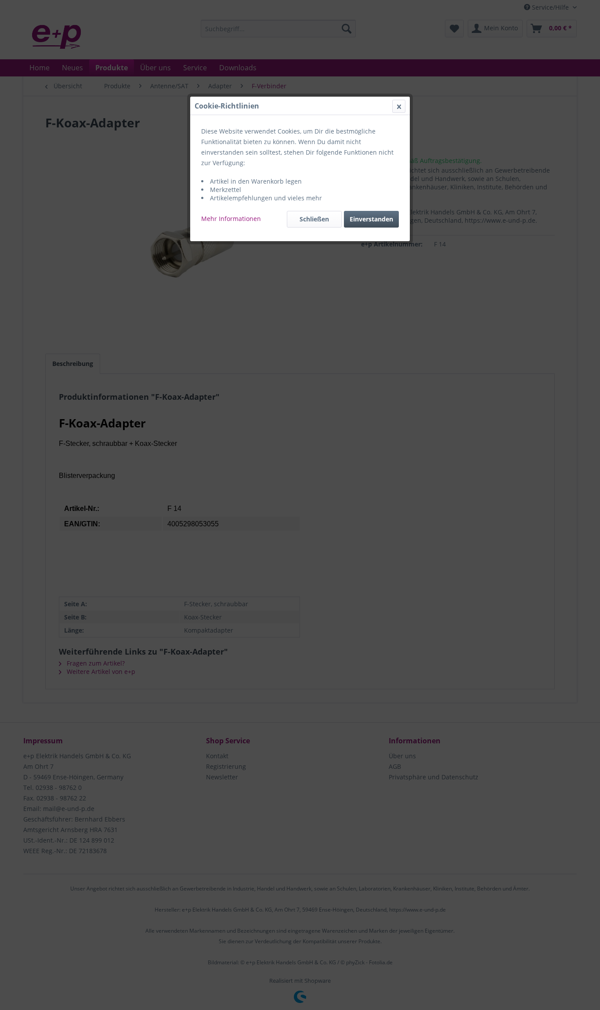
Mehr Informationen (231, 218)
